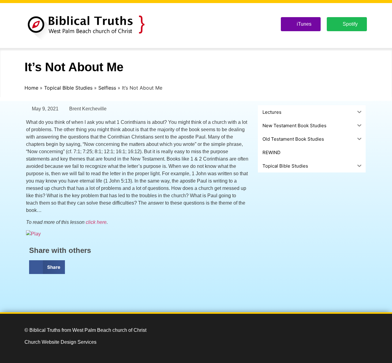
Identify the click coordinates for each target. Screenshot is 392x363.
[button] (47, 267)
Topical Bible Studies (68, 88)
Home (31, 88)
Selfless (107, 88)
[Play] (33, 233)
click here (96, 222)
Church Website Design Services (60, 342)
